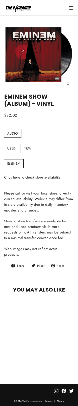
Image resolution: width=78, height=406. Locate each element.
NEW (28, 148)
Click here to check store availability (32, 177)
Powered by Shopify (54, 401)
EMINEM (13, 163)
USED (11, 148)
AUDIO (12, 133)
